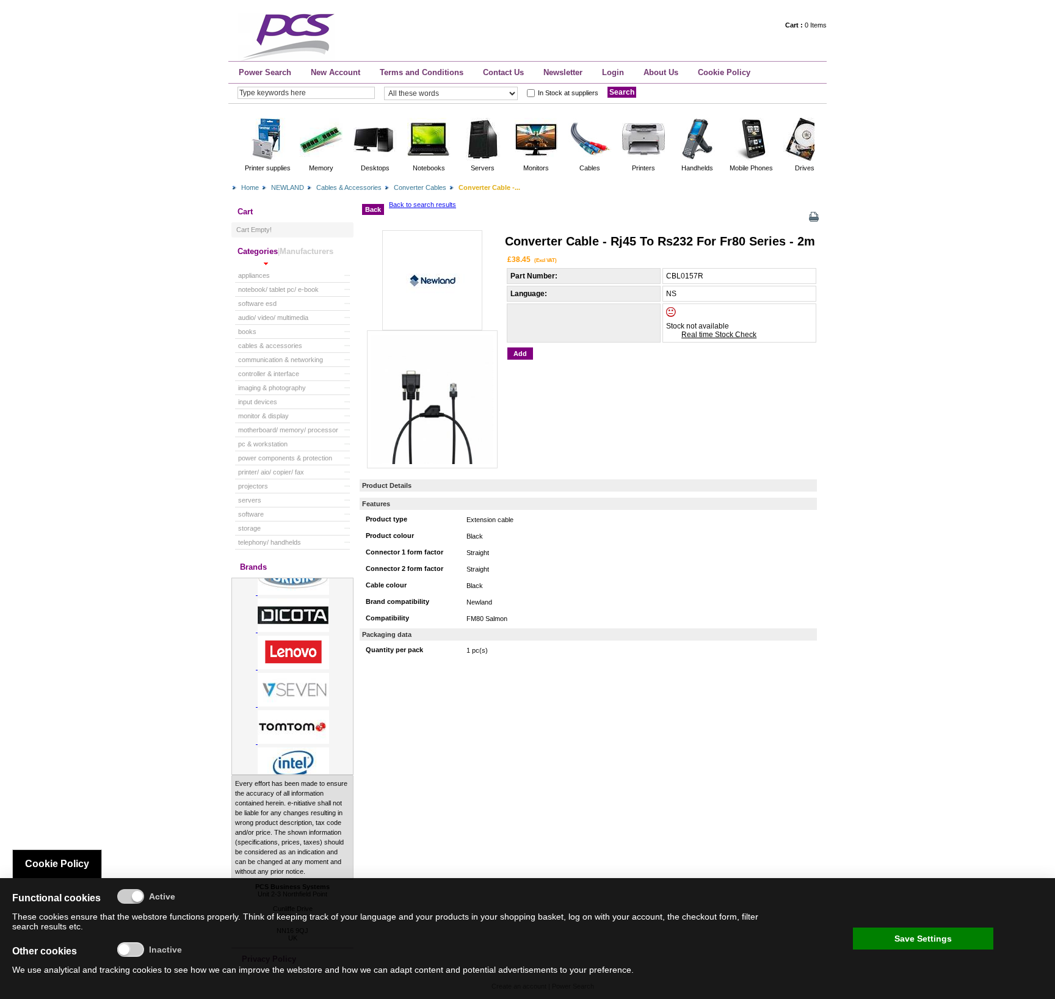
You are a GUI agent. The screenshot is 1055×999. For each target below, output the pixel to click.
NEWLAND (287, 187)
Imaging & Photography (272, 387)
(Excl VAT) (545, 260)
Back (373, 209)
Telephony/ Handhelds (269, 542)
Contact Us (503, 72)
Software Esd (257, 303)
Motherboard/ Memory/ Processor (288, 430)
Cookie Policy (724, 72)
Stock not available (697, 326)
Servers (249, 500)
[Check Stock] (681, 314)
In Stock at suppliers (568, 92)
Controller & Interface (268, 373)
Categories (257, 251)
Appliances (254, 275)
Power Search (265, 72)
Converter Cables (420, 187)
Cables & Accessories (349, 187)
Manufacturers (306, 251)
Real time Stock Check (718, 334)
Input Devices (257, 401)
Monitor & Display (263, 416)
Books (247, 331)
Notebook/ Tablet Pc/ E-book (278, 289)
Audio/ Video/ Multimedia (273, 317)
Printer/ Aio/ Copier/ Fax (271, 472)
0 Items (806, 25)
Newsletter (562, 72)
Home (250, 187)
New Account (335, 72)
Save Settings (923, 938)
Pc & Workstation (263, 444)
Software (251, 514)
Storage (249, 528)
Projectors (253, 486)
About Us (661, 72)
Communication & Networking (280, 359)
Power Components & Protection (285, 458)
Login (613, 72)
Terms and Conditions (421, 72)
